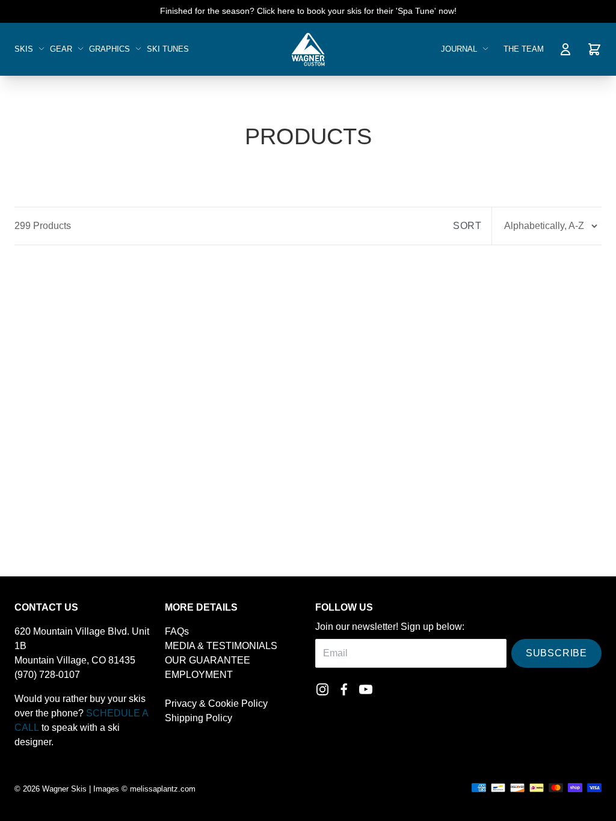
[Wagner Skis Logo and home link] (308, 49)
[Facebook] (344, 689)
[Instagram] (322, 689)
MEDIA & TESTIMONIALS (221, 646)
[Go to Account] (565, 49)
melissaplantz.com (163, 788)
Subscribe (556, 653)
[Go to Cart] (594, 49)
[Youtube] (366, 689)
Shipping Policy (198, 718)
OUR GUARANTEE (207, 660)
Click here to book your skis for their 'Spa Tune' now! (357, 11)
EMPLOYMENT (199, 675)
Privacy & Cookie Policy (216, 703)
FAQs (177, 631)
